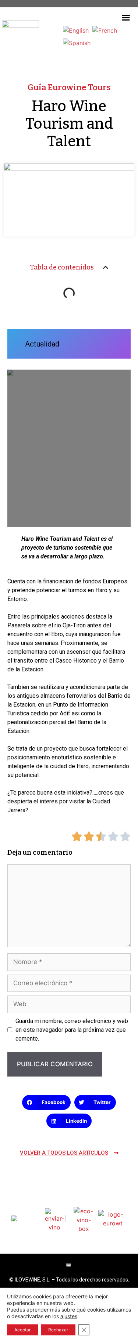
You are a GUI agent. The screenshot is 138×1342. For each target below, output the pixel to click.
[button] (125, 17)
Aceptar (22, 1329)
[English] (76, 29)
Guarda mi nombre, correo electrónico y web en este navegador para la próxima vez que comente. (71, 1029)
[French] (105, 29)
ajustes (68, 1316)
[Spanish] (76, 42)
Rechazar (58, 1329)
